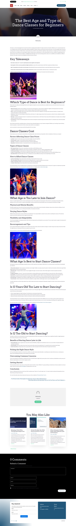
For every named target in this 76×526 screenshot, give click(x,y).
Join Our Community (61, 5)
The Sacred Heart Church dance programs (44, 302)
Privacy (28, 5)
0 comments (41, 28)
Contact (24, 5)
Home (15, 5)
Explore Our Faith (13, 1)
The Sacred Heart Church (41, 375)
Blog (18, 5)
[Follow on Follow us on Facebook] (61, 1)
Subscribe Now (24, 516)
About (21, 5)
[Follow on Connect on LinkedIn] (65, 1)
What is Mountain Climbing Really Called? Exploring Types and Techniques (57, 431)
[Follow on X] (14, 521)
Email (12, 512)
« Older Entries (13, 448)
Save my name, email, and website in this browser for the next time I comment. (25, 488)
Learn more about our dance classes (16, 230)
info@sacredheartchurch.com (29, 1)
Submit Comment (62, 490)
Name (13, 508)
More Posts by (38, 401)
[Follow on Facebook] (12, 521)
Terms (32, 5)
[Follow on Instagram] (16, 521)
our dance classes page (43, 166)
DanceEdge (23, 366)
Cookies (35, 5)
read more (12, 443)
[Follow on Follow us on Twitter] (63, 1)
